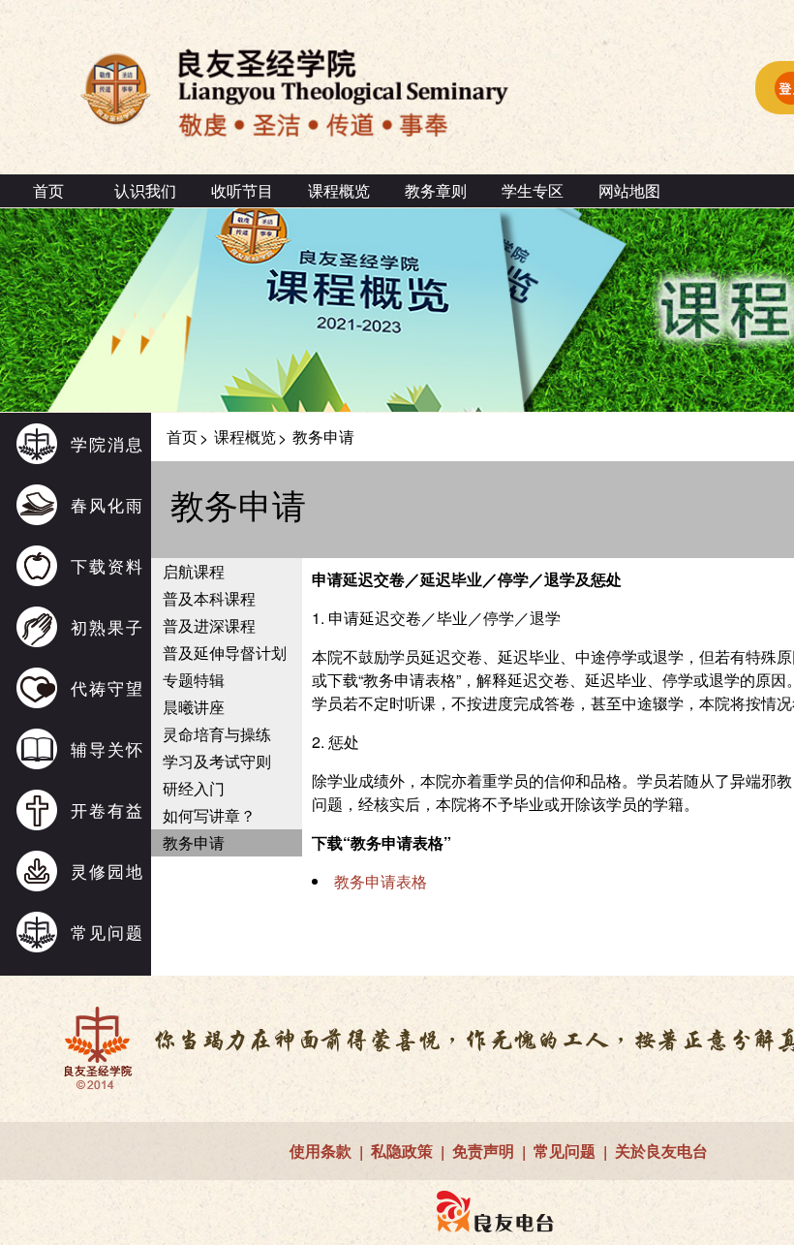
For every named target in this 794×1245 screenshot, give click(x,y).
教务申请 (194, 842)
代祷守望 (107, 687)
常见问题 (107, 931)
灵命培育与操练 (217, 734)
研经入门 (194, 788)
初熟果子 (107, 626)
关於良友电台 (661, 1150)
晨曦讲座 (194, 707)
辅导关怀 (107, 748)
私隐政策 (402, 1150)
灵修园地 (107, 870)
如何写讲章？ (209, 815)
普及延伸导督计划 (225, 652)
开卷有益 (107, 809)
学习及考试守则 (217, 761)
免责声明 (483, 1150)
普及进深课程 (209, 625)
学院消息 (107, 443)
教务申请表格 (380, 881)
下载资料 (107, 565)
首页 (48, 190)
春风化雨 (107, 504)
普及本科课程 (209, 598)
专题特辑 (194, 680)
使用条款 (320, 1150)
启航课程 (194, 571)
